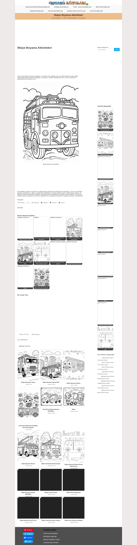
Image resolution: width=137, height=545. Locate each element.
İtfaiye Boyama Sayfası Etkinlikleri (28, 493)
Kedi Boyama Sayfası (102, 374)
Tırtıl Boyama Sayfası (102, 369)
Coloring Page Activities (50, 542)
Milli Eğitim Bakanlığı (50, 536)
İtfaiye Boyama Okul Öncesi (28, 520)
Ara (117, 49)
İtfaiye (73, 409)
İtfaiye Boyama (81, 18)
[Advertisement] (62, 31)
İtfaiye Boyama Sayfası (73, 383)
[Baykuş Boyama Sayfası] (108, 390)
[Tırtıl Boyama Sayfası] (108, 367)
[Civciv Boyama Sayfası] (108, 362)
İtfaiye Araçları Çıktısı (51, 492)
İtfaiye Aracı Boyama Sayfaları (74, 520)
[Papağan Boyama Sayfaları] (108, 381)
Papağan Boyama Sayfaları (103, 383)
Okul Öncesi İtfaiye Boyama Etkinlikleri (51, 410)
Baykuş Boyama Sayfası (103, 392)
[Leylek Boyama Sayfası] (108, 385)
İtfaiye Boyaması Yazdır (28, 382)
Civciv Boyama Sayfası (102, 364)
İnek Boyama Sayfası (102, 360)
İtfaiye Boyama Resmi (28, 463)
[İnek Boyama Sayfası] (108, 358)
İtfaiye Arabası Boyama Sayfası (51, 520)
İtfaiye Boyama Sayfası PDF (51, 382)
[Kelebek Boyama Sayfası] (107, 376)
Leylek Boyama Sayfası (102, 387)
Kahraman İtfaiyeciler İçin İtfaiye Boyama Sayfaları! (28, 426)
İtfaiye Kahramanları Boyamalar (51, 463)
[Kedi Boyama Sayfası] (108, 371)
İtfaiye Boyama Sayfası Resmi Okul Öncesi (73, 465)
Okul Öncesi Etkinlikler (50, 533)
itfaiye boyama (24, 339)
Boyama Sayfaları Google (51, 539)
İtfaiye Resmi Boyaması (74, 492)
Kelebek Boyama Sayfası (103, 378)
